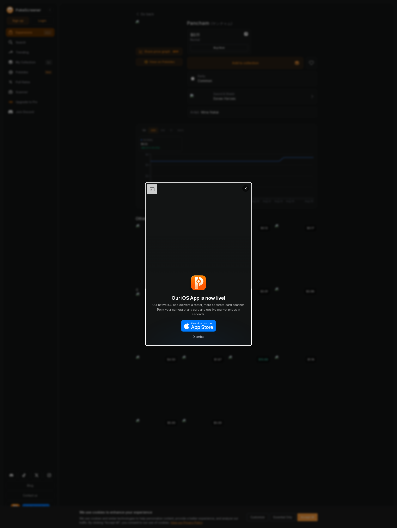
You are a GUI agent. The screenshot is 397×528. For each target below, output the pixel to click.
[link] (198, 264)
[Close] (245, 188)
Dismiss (198, 337)
